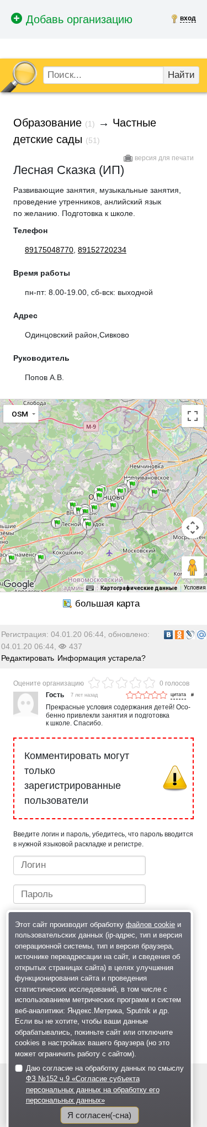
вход (188, 18)
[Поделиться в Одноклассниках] (179, 634)
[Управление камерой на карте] (193, 528)
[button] (154, 493)
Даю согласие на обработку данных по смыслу (105, 1084)
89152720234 (102, 249)
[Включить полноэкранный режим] (193, 416)
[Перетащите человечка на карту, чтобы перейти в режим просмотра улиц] (193, 567)
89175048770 (49, 249)
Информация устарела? (101, 658)
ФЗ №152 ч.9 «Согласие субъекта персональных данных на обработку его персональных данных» (93, 1089)
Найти (181, 75)
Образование (47, 123)
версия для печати (164, 158)
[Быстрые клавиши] (90, 588)
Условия (195, 587)
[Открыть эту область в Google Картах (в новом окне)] (19, 584)
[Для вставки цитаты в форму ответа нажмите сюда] (178, 695)
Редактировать (27, 658)
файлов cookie (150, 924)
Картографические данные (138, 588)
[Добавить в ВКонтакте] (168, 634)
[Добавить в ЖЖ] (190, 634)
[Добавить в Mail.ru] (201, 634)
